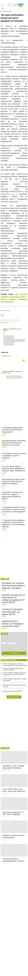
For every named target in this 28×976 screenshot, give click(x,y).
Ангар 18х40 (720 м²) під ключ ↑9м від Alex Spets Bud (13, 790)
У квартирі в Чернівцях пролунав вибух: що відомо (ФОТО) (12, 611)
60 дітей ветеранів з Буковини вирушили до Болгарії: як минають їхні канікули (14, 442)
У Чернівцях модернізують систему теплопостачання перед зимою (12, 430)
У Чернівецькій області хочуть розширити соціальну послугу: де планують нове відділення (14, 509)
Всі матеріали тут (14, 653)
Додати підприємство (14, 697)
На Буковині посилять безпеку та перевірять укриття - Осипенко (14, 455)
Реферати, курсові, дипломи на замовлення (13, 836)
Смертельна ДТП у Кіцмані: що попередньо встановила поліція (12, 623)
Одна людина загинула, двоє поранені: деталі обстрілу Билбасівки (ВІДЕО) (13, 481)
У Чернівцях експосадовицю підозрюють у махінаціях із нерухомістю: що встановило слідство (13, 523)
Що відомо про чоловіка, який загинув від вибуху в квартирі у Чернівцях (13, 585)
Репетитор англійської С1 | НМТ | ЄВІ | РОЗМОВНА (13, 813)
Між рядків (9, 643)
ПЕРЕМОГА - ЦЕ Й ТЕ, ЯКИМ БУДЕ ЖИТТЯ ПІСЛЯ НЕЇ (13, 767)
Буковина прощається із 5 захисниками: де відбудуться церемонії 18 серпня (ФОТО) (13, 599)
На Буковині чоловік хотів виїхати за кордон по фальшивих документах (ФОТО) (12, 495)
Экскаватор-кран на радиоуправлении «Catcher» (13, 860)
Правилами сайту (6, 373)
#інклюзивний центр (6, 310)
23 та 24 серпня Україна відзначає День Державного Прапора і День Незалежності (13, 468)
